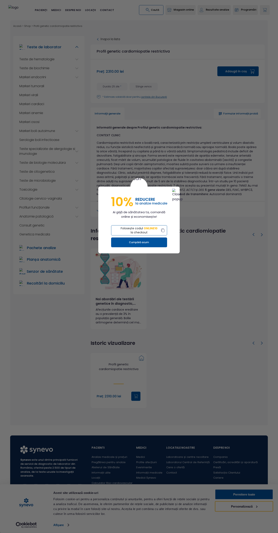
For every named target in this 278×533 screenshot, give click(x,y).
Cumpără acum (139, 242)
